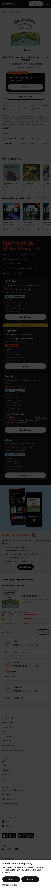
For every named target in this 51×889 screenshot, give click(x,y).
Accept (30, 879)
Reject (11, 879)
